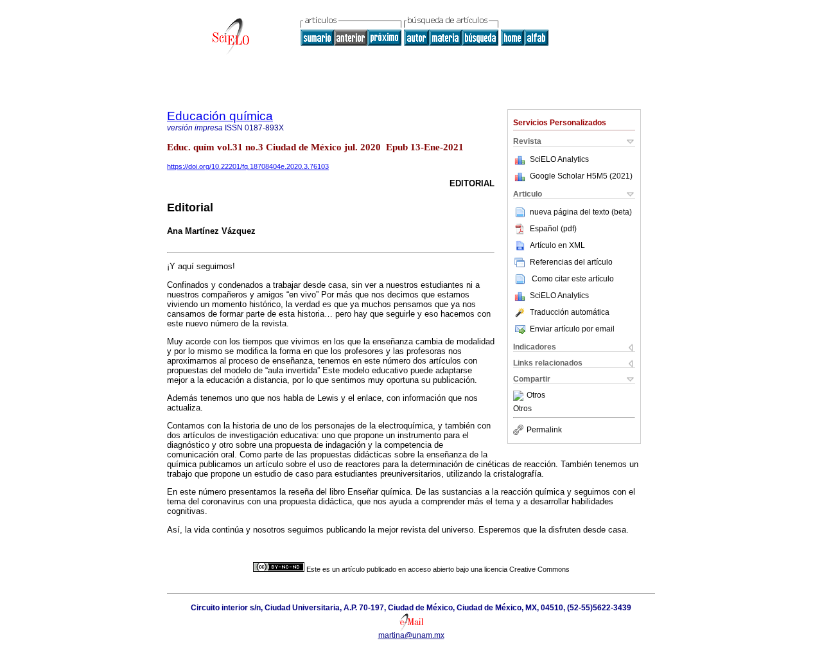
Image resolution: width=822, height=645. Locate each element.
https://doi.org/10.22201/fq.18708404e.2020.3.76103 (248, 166)
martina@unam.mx (411, 635)
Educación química (220, 116)
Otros (536, 395)
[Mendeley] (520, 395)
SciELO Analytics (559, 159)
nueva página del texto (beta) (581, 212)
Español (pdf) (553, 228)
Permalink (544, 429)
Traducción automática (569, 312)
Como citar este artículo (573, 278)
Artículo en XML (557, 245)
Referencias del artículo (571, 262)
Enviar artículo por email (572, 328)
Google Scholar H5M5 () (581, 176)
